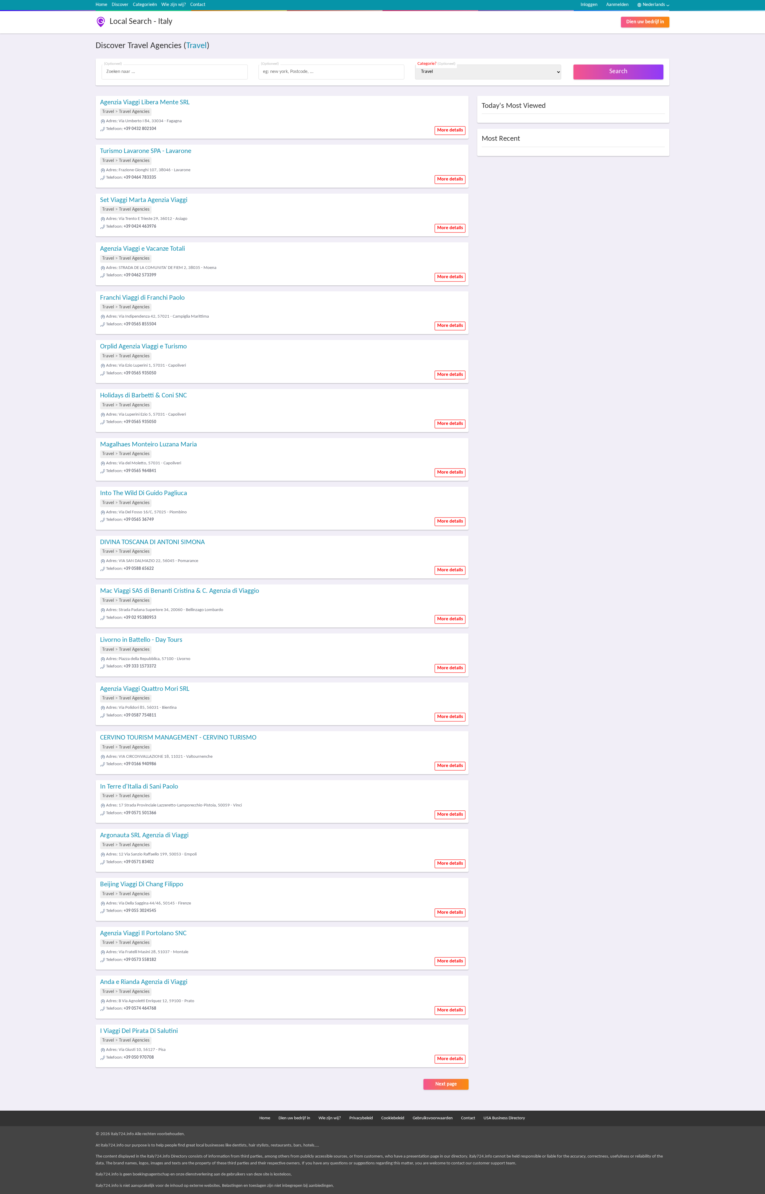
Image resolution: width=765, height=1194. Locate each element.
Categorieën (145, 4)
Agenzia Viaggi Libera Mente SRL (145, 102)
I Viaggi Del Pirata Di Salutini (139, 1031)
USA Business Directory (504, 1118)
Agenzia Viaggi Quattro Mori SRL (144, 689)
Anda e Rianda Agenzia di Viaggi (143, 982)
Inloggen (589, 4)
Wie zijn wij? (173, 4)
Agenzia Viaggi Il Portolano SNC (143, 933)
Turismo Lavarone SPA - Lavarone (145, 151)
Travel (196, 46)
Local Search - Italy (141, 22)
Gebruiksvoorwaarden (433, 1118)
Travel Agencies (134, 111)
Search (618, 71)
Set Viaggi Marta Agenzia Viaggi (143, 200)
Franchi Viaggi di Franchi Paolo (142, 298)
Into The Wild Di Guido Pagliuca (143, 493)
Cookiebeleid (392, 1118)
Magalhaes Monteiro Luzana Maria (148, 444)
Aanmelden (617, 4)
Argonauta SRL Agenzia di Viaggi (144, 835)
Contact (197, 4)
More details (450, 130)
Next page (446, 1084)
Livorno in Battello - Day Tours (141, 640)
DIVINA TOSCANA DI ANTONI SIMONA (152, 542)
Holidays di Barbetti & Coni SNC (143, 395)
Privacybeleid (361, 1118)
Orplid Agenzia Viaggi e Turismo (143, 346)
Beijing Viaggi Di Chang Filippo (141, 884)
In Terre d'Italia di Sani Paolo (139, 786)
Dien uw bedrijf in (645, 22)
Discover (120, 4)
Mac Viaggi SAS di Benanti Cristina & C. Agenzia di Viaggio (179, 591)
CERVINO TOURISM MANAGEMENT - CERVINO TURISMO (178, 737)
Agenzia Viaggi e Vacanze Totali (142, 249)
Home (101, 4)
